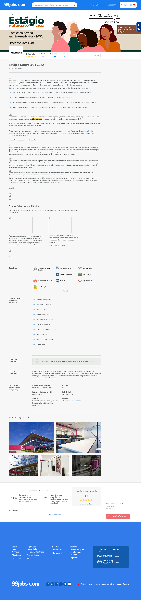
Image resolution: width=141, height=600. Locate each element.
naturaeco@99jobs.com (59, 245)
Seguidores (54, 55)
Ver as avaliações (55, 515)
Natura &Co (30, 54)
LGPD (28, 558)
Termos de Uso (32, 555)
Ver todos (66, 291)
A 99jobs (15, 552)
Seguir (97, 55)
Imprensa (74, 557)
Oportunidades (43, 55)
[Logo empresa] (20, 55)
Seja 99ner (16, 558)
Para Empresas (98, 5)
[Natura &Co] (31, 437)
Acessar (112, 5)
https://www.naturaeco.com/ (72, 401)
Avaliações (64, 55)
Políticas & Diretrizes (35, 552)
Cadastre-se (126, 5)
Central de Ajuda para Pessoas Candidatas (77, 552)
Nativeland (57, 553)
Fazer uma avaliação (86, 504)
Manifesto (16, 555)
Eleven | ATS (57, 550)
